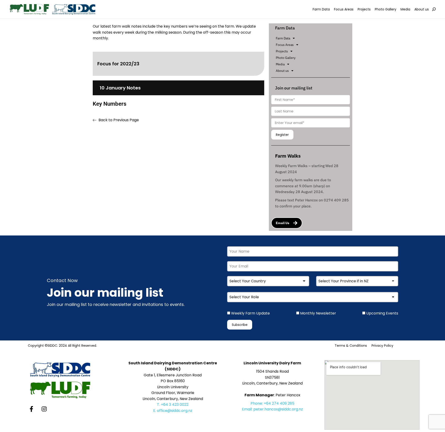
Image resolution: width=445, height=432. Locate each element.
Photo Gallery (286, 58)
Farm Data (283, 38)
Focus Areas (285, 45)
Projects (282, 51)
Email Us (282, 223)
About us (282, 71)
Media (280, 64)
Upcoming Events (381, 313)
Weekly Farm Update (250, 313)
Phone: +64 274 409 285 (272, 403)
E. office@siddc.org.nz (172, 410)
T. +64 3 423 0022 (172, 404)
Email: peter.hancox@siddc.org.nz (272, 409)
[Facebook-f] (31, 409)
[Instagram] (44, 409)
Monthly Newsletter (317, 313)
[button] (313, 38)
